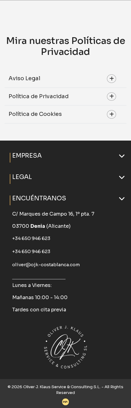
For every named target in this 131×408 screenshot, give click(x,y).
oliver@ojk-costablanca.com (46, 264)
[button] (65, 156)
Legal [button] (22, 177)
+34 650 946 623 (31, 238)
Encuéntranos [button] (39, 198)
